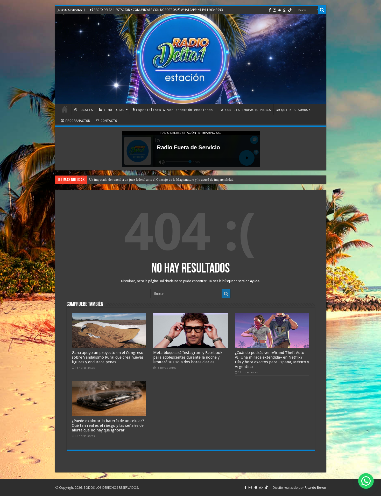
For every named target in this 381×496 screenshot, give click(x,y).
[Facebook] (269, 10)
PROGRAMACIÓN (77, 121)
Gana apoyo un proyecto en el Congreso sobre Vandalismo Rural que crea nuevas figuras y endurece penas (108, 357)
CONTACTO (109, 121)
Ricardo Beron (315, 488)
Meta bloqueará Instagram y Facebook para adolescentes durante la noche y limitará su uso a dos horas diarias (187, 357)
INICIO (64, 109)
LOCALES (86, 110)
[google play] (279, 10)
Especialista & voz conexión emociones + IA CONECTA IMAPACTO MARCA (203, 110)
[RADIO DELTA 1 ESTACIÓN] (190, 59)
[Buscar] (322, 10)
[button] (366, 481)
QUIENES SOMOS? (295, 110)
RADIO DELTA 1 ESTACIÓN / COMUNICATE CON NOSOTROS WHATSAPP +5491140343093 (158, 10)
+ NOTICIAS (114, 110)
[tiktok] (290, 10)
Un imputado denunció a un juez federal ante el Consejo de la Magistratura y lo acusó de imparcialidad (161, 179)
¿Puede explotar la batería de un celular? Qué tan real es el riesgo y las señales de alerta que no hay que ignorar (108, 425)
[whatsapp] (285, 10)
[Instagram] (274, 10)
